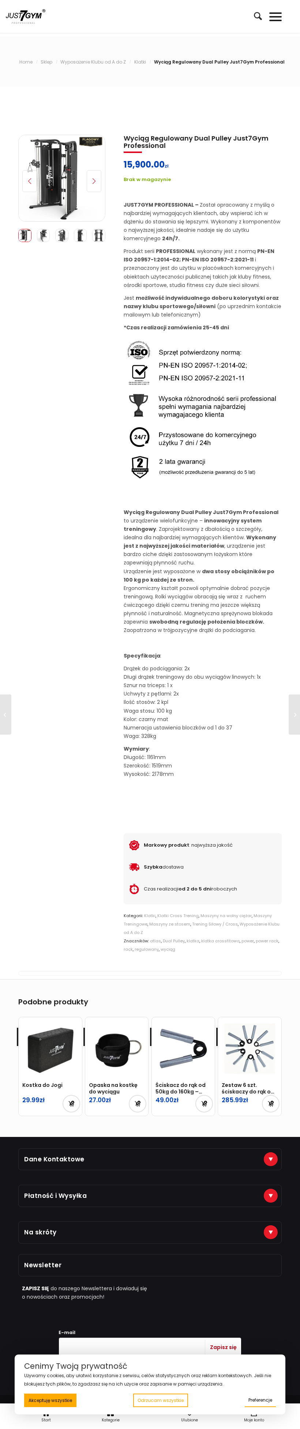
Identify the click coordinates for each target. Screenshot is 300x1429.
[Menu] (272, 16)
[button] (94, 181)
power (247, 941)
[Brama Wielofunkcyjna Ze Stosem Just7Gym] (5, 714)
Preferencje (260, 1400)
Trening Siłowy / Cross (215, 924)
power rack (267, 941)
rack (128, 949)
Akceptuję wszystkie (50, 1400)
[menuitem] (254, 16)
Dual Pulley (174, 941)
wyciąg (168, 949)
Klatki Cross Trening (178, 916)
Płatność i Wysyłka (55, 1195)
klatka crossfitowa (220, 941)
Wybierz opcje (204, 1103)
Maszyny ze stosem (169, 924)
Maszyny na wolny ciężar (226, 916)
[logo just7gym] (25, 16)
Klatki (149, 916)
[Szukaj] (254, 16)
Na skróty (40, 1232)
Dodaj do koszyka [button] (71, 1103)
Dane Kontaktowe (54, 1159)
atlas (155, 941)
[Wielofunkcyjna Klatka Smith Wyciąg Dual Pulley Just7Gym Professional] (294, 714)
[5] (62, 178)
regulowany (147, 949)
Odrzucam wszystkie (161, 1400)
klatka (193, 941)
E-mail (67, 1332)
